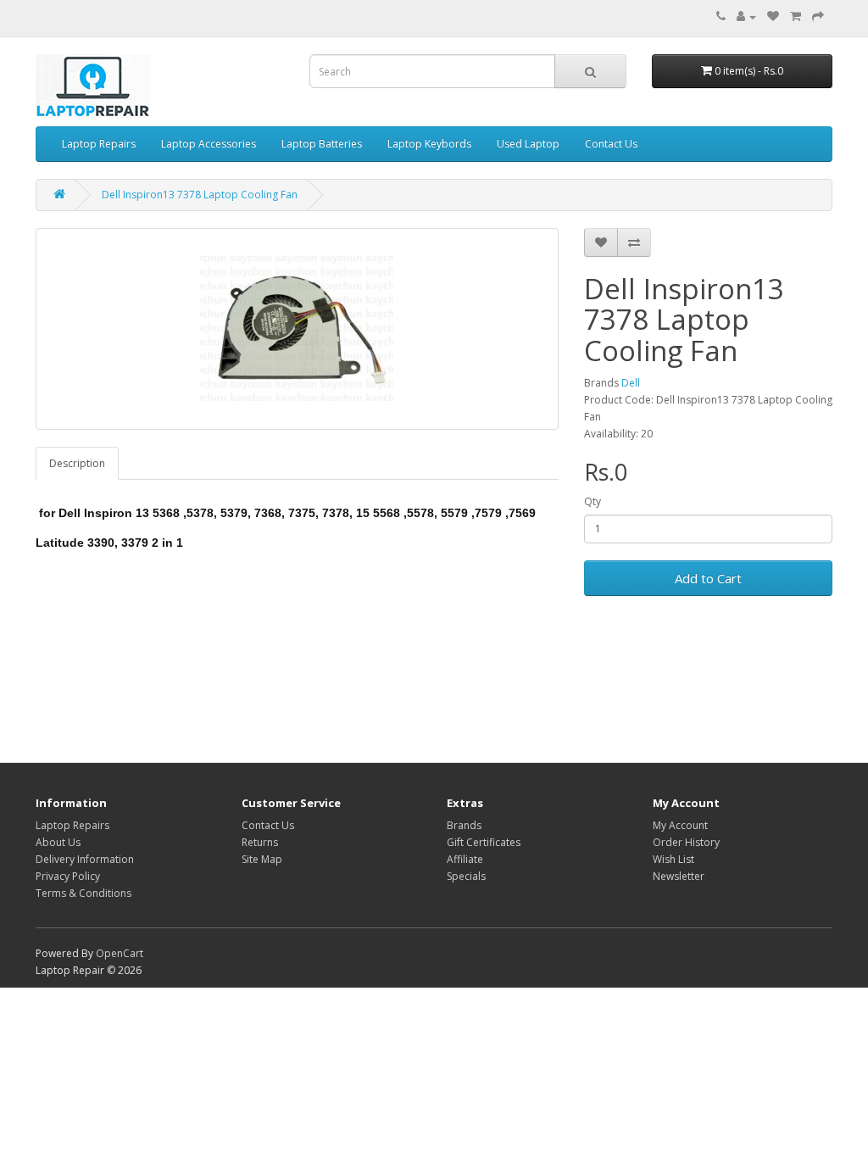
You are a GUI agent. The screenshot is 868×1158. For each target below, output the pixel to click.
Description (77, 463)
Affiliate (465, 859)
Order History (686, 842)
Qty (592, 501)
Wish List (673, 859)
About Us (58, 842)
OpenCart (119, 953)
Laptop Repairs (99, 143)
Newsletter (678, 876)
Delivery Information (85, 859)
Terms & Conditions (83, 893)
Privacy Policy (68, 876)
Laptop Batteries (321, 143)
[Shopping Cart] (795, 16)
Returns (260, 842)
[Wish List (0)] (773, 16)
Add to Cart (708, 578)
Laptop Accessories (208, 143)
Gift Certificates (483, 842)
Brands (464, 825)
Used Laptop (528, 143)
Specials (466, 876)
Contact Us (611, 143)
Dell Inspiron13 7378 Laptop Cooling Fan (200, 194)
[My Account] (746, 16)
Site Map (262, 859)
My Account (680, 825)
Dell (630, 383)
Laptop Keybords (429, 143)
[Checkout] (818, 16)
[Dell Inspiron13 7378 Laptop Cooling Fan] (297, 329)
